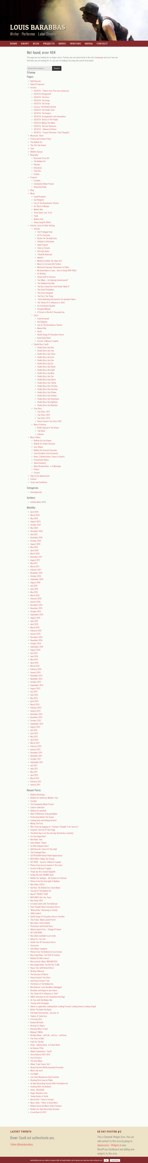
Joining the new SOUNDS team (42, 874)
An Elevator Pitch (37, 1048)
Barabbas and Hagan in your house (43, 990)
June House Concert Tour (40, 980)
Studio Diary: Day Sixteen (47, 395)
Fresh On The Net (37, 1041)
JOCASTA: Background (42, 93)
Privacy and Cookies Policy (40, 138)
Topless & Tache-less (38, 1016)
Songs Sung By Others (42, 222)
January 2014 (35, 672)
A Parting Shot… (36, 1019)
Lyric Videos (38, 446)
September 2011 (36, 762)
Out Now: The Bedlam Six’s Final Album (45, 887)
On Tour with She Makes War (41, 1000)
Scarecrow (34, 945)
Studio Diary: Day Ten (45, 376)
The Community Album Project (42, 804)
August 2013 (35, 688)
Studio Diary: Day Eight (46, 369)
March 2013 (35, 704)
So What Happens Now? (39, 845)
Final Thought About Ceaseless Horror (45, 906)
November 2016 (36, 572)
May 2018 (34, 547)
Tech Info (37, 170)
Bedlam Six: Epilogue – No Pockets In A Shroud (48, 878)
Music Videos (35, 437)
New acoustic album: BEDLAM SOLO (43, 961)
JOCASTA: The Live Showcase (45, 126)
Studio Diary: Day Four (45, 357)
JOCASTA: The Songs (42, 100)
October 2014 (35, 643)
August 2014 (35, 649)
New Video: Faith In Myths (40, 922)
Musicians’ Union (36, 135)
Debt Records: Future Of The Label (43, 849)
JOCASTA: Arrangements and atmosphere (50, 116)
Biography (34, 154)
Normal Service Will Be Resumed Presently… (47, 1067)
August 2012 (35, 726)
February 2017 (35, 569)
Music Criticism (40, 424)
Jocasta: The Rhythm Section (45, 106)
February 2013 (36, 707)
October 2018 (35, 540)
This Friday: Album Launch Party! (43, 919)
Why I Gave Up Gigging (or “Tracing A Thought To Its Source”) (54, 826)
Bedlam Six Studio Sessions (44, 443)
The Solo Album (36, 1060)
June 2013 (34, 694)
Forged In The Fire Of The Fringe (42, 829)
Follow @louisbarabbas (21, 1144)
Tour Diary (38, 408)
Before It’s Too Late (38, 939)
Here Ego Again (43, 251)
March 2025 (35, 515)
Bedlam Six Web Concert (39, 958)
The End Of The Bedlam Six (40, 890)
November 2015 (36, 608)
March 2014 (35, 665)
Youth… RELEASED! (37, 1089)
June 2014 (34, 656)
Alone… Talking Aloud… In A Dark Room (45, 1044)
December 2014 (36, 637)
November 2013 (36, 678)
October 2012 (35, 720)
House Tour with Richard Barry (42, 967)
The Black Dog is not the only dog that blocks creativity (51, 833)
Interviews (38, 167)
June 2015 (34, 621)
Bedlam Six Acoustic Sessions (45, 450)
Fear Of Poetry (36, 1057)
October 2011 (35, 758)
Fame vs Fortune (43, 247)
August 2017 (35, 560)
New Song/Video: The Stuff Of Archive (45, 955)
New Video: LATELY (37, 884)
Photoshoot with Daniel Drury (41, 926)
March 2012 (35, 742)
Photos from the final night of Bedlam (45, 881)
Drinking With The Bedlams (40, 1086)
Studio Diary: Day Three (46, 353)
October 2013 (35, 681)
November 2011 (36, 755)
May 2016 (34, 592)
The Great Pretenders (45, 289)
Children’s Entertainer (45, 241)
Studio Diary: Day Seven (46, 366)
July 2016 (34, 585)
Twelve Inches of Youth (39, 1096)
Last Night (34, 1073)
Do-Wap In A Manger (41, 206)
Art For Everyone (43, 235)
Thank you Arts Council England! (42, 871)
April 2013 (34, 701)
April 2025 (34, 511)
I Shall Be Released (44, 254)
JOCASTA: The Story (41, 97)
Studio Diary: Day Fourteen (47, 389)
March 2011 (34, 778)
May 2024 (34, 518)
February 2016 (36, 598)
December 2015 (36, 604)
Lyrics (36, 315)
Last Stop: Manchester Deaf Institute (44, 1077)
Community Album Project (44, 183)
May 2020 (34, 527)
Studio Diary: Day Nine (45, 373)
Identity (40, 257)
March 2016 (35, 595)
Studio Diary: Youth (41, 344)
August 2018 (35, 544)
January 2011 (35, 784)
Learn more (115, 1160)
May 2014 (34, 659)
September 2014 (36, 646)
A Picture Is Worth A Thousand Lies (51, 312)
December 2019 (36, 531)
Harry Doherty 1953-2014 (40, 1054)
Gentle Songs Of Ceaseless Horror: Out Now (47, 916)
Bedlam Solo (38, 219)
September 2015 (36, 614)
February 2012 (36, 746)
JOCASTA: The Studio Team (44, 109)
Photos (36, 469)
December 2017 (36, 556)
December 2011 (36, 752)
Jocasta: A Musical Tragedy (47, 340)
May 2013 (34, 698)
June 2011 (34, 768)
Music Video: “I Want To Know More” (44, 1102)
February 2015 (36, 630)
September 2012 (36, 723)
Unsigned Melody (43, 308)
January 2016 (35, 601)
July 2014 (34, 653)
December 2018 (36, 537)
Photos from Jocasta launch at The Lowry (46, 865)
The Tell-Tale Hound (38, 145)
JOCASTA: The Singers (42, 113)
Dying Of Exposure (37, 84)
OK (106, 1160)
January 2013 (35, 710)
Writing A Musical (37, 971)
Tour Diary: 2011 (43, 411)
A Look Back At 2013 (38, 1112)
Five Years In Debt (37, 1038)
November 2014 (36, 640)
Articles (37, 228)
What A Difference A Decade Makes (43, 813)
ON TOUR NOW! (36, 932)
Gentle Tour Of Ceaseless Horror (43, 942)
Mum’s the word (36, 1070)
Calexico (40, 434)
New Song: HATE (36, 900)
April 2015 (34, 624)
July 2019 (34, 534)
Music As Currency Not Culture (49, 263)
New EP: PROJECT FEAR (39, 894)
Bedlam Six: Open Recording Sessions (45, 1109)
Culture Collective (37, 807)
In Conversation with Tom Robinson (44, 903)
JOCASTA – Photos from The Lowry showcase (51, 90)
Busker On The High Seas (47, 238)
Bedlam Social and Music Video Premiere (46, 1105)
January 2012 (35, 749)
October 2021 (35, 524)
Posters (37, 472)
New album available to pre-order (43, 935)
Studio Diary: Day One (45, 347)
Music (32, 193)
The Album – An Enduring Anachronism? (52, 280)
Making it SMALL (36, 1032)
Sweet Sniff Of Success (46, 276)
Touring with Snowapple (39, 1003)
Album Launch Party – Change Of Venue (45, 929)
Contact (33, 478)
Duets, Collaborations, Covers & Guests (49, 456)
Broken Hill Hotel (36, 1022)
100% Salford (35, 913)
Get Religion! (39, 199)
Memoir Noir (38, 209)
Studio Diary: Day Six (45, 363)
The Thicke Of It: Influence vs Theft (51, 302)
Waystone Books (40, 186)
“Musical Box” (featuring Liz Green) (43, 910)
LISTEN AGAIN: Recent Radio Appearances (46, 855)
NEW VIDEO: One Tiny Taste (40, 897)
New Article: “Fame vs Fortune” (42, 1099)
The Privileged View (45, 231)
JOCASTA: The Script (42, 103)
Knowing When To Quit (39, 1028)
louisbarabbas (35, 501)
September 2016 (36, 579)
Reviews (37, 164)
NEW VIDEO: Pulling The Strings (42, 858)
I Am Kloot (41, 430)
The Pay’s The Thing (45, 296)
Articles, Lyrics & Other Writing (42, 225)
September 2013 (36, 685)
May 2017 (34, 563)
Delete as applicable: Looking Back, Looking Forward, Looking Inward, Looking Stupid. (63, 1006)
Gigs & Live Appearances (40, 475)
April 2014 (34, 662)
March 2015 (35, 627)
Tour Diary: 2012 (43, 414)
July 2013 (34, 691)
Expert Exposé (42, 244)
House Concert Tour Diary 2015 (49, 421)
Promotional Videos (41, 459)
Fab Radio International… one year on (44, 1012)
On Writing (41, 273)
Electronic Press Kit (41, 158)
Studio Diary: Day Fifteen (46, 392)
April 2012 (34, 739)
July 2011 (33, 765)
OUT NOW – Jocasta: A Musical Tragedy (45, 861)
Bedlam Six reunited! (38, 810)
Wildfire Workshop (37, 794)
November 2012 (36, 717)
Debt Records (35, 81)
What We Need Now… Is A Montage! (47, 466)
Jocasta (33, 87)
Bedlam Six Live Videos (42, 440)
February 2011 (35, 781)
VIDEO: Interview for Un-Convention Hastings (47, 996)
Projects (33, 177)
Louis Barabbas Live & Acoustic (46, 453)
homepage (99, 57)
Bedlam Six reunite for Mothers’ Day (44, 797)
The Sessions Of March (39, 974)
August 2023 (35, 521)
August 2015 (35, 617)
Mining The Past (36, 823)
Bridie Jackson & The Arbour (48, 427)
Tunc (32, 148)
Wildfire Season (36, 151)
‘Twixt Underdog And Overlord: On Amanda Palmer (56, 299)
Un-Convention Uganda (46, 305)
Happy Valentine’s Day (38, 1093)
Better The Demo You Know (40, 1009)
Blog (32, 190)
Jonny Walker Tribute (38, 842)
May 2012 (34, 736)
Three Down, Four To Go (43, 212)
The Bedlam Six (36, 142)
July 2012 (34, 730)
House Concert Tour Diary (40, 977)
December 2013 (36, 675)
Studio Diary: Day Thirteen (47, 385)
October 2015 (35, 611)
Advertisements (40, 462)
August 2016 (35, 582)
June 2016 (34, 588)
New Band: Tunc (36, 839)
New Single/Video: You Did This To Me (44, 964)
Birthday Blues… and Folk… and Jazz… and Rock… (48, 1035)
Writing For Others (37, 1025)
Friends (37, 174)
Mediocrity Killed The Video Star (49, 260)
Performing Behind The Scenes (42, 817)
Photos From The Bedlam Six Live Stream (46, 951)
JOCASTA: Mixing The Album (44, 122)
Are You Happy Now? (38, 836)
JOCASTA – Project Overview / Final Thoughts (51, 132)
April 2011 (34, 775)
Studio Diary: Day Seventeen (48, 398)
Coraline (37, 180)
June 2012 (34, 733)
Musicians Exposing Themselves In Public (53, 267)
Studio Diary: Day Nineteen (47, 405)
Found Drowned (40, 196)
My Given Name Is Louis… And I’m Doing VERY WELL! (57, 270)
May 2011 (34, 771)
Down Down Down (44, 337)
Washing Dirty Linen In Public (41, 1080)
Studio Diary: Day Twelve (46, 382)
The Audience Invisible (46, 283)
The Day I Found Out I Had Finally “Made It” (53, 286)
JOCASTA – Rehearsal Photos (45, 129)
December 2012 (36, 714)
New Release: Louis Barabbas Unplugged (46, 987)
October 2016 (35, 576)
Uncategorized (36, 492)
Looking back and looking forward (43, 820)
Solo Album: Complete (38, 948)
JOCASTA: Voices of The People (46, 119)
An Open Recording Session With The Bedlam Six (49, 1083)
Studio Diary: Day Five (45, 360)
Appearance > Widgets (108, 1145)
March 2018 (35, 553)
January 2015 (35, 633)
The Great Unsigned (45, 292)
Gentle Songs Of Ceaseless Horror (50, 334)
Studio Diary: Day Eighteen (47, 401)
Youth (36, 215)
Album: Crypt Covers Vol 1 (40, 1064)
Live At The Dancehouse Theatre (46, 203)
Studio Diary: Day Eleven (46, 379)
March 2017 (34, 566)
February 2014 (36, 669)
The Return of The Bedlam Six (41, 983)
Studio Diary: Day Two (45, 350)
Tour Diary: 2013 (43, 417)
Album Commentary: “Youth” (41, 1051)
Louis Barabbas (37, 27)
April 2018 (34, 550)
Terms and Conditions (38, 482)
